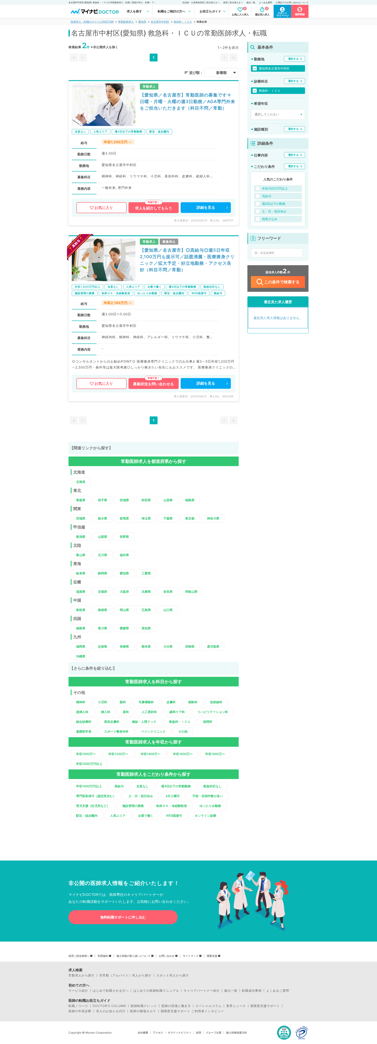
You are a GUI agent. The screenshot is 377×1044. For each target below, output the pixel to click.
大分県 (168, 646)
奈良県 (168, 591)
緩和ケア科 (177, 712)
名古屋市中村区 (160, 21)
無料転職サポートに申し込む (123, 917)
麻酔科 (192, 702)
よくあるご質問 (277, 990)
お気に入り (103, 207)
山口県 (168, 610)
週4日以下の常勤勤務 (176, 786)
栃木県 (102, 518)
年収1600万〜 (183, 754)
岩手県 (102, 500)
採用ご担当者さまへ (233, 2)
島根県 (102, 610)
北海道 (80, 482)
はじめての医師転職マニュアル (156, 990)
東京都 (189, 518)
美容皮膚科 (111, 721)
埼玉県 (146, 518)
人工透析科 (149, 712)
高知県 (146, 628)
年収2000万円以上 (89, 764)
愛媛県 (124, 628)
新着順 (221, 72)
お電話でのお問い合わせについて (292, 2)
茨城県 (80, 518)
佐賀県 (102, 646)
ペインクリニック (153, 731)
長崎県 (124, 646)
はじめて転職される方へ (111, 990)
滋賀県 (80, 591)
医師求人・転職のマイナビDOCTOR (92, 21)
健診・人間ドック (144, 721)
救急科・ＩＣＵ (183, 21)
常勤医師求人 (126, 21)
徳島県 (80, 628)
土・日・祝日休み (141, 796)
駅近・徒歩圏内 (87, 815)
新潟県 (80, 536)
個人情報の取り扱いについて (134, 956)
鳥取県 (80, 610)
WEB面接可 (174, 815)
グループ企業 (213, 1032)
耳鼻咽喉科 (146, 702)
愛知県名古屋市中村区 (274, 68)
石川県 (102, 555)
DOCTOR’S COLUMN (109, 1005)
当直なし (142, 786)
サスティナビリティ (179, 1032)
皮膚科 (171, 702)
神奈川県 (213, 518)
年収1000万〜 (86, 754)
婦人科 (105, 712)
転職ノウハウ (78, 1005)
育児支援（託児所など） (93, 806)
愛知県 (142, 21)
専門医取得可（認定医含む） (96, 796)
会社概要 (143, 1032)
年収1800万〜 (215, 754)
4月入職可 (173, 796)
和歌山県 (191, 591)
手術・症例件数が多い (207, 796)
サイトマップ (191, 956)
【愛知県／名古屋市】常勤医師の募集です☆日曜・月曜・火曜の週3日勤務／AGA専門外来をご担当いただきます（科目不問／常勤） (187, 101)
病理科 (207, 721)
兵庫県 (146, 591)
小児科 (102, 702)
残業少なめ (269, 219)
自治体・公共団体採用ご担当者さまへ (200, 2)
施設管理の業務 (133, 806)
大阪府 (124, 591)
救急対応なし (212, 786)
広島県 (146, 610)
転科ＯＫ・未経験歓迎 (171, 806)
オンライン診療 (205, 815)
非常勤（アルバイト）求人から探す (125, 975)
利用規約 (103, 956)
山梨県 (102, 536)
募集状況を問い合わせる (153, 384)
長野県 (124, 536)
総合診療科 (83, 721)
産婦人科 (82, 712)
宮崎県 (189, 646)
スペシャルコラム (208, 1005)
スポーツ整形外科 (116, 731)
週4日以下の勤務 (273, 203)
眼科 (123, 702)
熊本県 (146, 646)
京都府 (102, 591)
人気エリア (117, 815)
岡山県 (124, 610)
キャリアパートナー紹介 (202, 990)
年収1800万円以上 (89, 786)
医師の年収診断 (80, 1011)
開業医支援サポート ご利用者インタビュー (192, 1011)
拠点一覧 (251, 2)
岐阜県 (80, 573)
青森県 (80, 500)
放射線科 (216, 702)
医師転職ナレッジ (144, 1005)
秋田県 (146, 500)
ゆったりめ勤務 (210, 806)
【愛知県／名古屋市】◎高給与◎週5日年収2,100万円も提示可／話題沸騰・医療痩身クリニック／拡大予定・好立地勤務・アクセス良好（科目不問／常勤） (187, 260)
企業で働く (145, 815)
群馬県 (124, 518)
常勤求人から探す (82, 975)
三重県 (146, 573)
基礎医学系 (83, 731)
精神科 (80, 702)
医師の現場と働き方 (176, 1005)
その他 (182, 731)
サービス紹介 (78, 990)
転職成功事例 (252, 990)
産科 (126, 712)
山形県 (168, 500)
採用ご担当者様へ (79, 956)
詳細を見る (206, 207)
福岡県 (80, 646)
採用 (198, 1032)
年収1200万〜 (118, 754)
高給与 (119, 786)
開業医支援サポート (265, 1005)
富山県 (80, 555)
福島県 (189, 500)
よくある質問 (265, 2)
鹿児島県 (213, 646)
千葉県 (168, 518)
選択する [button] (293, 58)
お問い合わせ (167, 956)
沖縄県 (80, 656)
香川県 (102, 628)
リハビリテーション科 (212, 712)
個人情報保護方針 (236, 1032)
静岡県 (102, 573)
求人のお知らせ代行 (110, 1011)
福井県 (124, 555)
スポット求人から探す (172, 975)
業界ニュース (236, 1005)
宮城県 (124, 500)
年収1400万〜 (150, 754)
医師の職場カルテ (143, 1011)
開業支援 (212, 956)
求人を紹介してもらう (153, 208)
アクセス (158, 1032)
